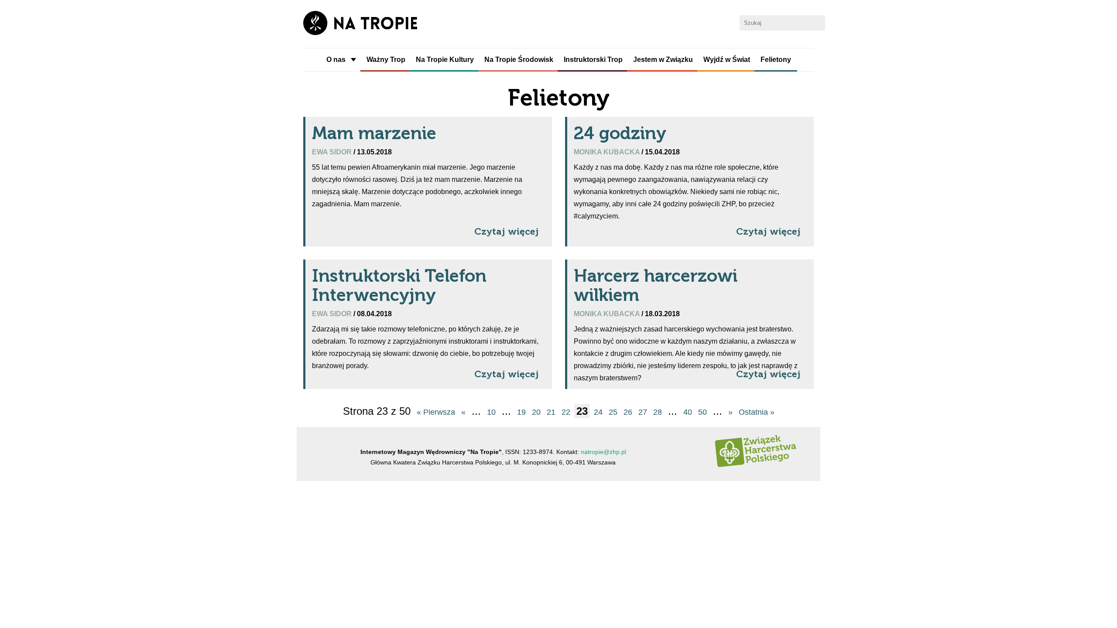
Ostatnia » (756, 412)
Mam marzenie (374, 133)
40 (687, 412)
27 (642, 412)
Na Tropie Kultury (445, 59)
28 (657, 412)
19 (521, 412)
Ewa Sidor (332, 152)
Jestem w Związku (663, 59)
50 (702, 412)
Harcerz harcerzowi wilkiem (655, 285)
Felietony (776, 59)
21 (551, 412)
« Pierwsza (436, 412)
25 (613, 412)
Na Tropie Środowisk (518, 59)
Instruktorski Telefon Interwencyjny (399, 285)
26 (628, 412)
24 (598, 412)
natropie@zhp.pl (603, 451)
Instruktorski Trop (593, 59)
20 (536, 412)
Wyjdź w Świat (726, 59)
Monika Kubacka (607, 152)
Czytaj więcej (506, 231)
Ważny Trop (386, 59)
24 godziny (620, 133)
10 (491, 412)
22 (566, 412)
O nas (336, 59)
